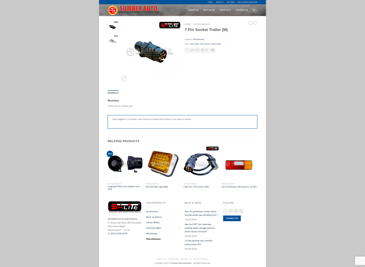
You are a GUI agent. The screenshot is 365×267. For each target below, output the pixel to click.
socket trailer (215, 44)
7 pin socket (194, 44)
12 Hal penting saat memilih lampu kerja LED (198, 243)
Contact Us (241, 10)
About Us (220, 2)
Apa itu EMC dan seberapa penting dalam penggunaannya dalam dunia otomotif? (200, 228)
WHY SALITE (209, 10)
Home (210, 2)
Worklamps (152, 233)
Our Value (231, 2)
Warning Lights (153, 228)
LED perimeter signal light (157, 187)
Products (225, 10)
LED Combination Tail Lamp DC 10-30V (239, 187)
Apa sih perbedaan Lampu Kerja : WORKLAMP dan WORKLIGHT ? (201, 213)
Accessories (152, 211)
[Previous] (125, 52)
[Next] (175, 52)
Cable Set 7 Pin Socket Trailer (196, 187)
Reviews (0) (113, 93)
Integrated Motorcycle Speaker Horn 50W (124, 187)
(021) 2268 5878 (119, 233)
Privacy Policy (201, 259)
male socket (205, 44)
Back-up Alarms (154, 217)
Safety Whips (153, 222)
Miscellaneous (202, 24)
